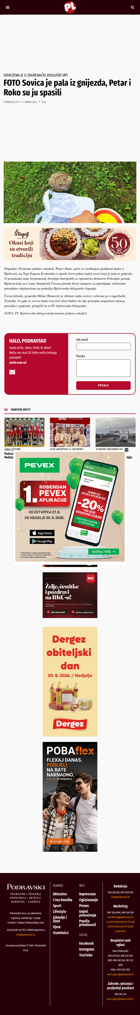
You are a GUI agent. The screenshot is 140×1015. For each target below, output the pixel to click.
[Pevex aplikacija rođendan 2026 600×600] (70, 560)
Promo (84, 905)
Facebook (86, 943)
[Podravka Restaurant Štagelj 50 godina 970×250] (70, 260)
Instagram (86, 949)
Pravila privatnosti (87, 923)
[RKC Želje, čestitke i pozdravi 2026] (70, 617)
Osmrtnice (61, 932)
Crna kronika (62, 899)
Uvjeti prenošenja (87, 913)
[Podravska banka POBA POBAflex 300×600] (70, 850)
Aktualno (60, 893)
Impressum (87, 893)
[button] (8, 7)
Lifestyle (59, 911)
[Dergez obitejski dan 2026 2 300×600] (70, 735)
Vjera (57, 926)
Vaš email (82, 340)
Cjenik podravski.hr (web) (120, 926)
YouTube (85, 955)
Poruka (80, 356)
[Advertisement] (70, 44)
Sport (57, 905)
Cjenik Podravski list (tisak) (120, 921)
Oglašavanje (88, 899)
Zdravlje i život (60, 919)
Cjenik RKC (120, 931)
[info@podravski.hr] (12, 372)
